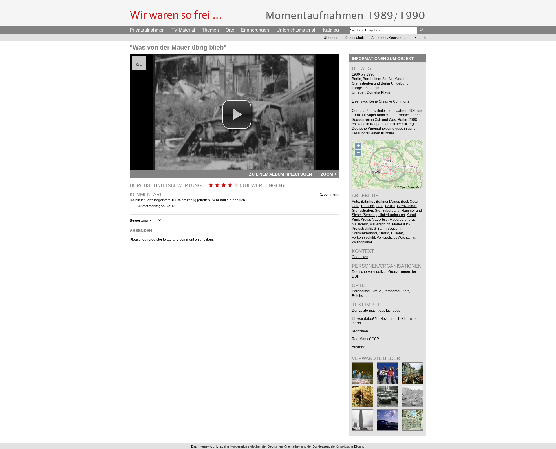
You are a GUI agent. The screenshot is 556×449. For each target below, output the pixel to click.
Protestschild (362, 229)
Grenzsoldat (406, 206)
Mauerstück (401, 224)
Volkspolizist (386, 238)
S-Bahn (380, 229)
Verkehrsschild (363, 238)
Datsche (367, 206)
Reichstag (360, 296)
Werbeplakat (362, 242)
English (420, 38)
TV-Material (183, 30)
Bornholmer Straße (367, 291)
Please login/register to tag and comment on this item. (172, 240)
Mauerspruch (380, 224)
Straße (384, 233)
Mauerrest (360, 224)
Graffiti (390, 206)
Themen (210, 30)
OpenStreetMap (410, 187)
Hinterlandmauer (391, 215)
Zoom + (328, 174)
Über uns (331, 38)
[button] (236, 114)
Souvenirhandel (364, 233)
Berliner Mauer (387, 202)
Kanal (411, 215)
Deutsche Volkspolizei (369, 272)
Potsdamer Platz (396, 291)
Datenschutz (355, 38)
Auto (355, 202)
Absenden (141, 230)
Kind (355, 220)
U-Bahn (397, 233)
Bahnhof (367, 202)
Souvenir (394, 229)
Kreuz (365, 220)
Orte (230, 30)
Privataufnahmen (147, 30)
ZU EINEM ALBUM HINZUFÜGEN (280, 174)
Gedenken (360, 257)
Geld (379, 206)
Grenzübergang (387, 211)
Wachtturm (406, 238)
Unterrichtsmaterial (296, 30)
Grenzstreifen (362, 211)
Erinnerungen (255, 30)
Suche (422, 30)
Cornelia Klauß (378, 92)
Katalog (331, 30)
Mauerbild (380, 220)
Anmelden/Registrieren (389, 38)
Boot (404, 202)
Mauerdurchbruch (403, 220)
